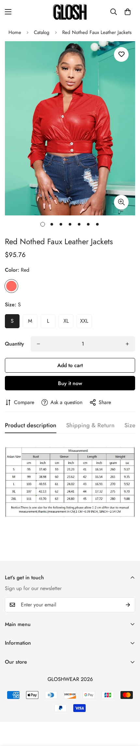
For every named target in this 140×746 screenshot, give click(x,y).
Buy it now (70, 383)
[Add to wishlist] (121, 54)
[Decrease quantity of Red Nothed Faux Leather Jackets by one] (38, 344)
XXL (84, 321)
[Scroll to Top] (128, 711)
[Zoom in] (121, 202)
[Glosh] (70, 12)
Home (14, 32)
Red (11, 286)
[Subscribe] (128, 604)
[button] (127, 11)
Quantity (14, 344)
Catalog (41, 32)
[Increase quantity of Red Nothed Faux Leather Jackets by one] (127, 344)
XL (66, 321)
